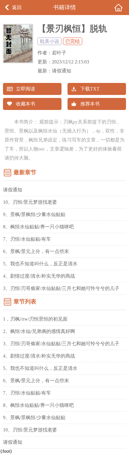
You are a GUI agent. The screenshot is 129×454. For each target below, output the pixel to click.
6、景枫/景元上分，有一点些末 (36, 251)
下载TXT (90, 88)
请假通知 (61, 70)
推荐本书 (90, 103)
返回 (17, 7)
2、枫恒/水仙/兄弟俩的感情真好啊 (39, 331)
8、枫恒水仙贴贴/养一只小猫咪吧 (38, 226)
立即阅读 (25, 88)
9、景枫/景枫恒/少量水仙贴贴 (34, 214)
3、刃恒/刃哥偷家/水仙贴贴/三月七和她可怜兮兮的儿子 (61, 288)
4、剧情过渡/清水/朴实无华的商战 (39, 276)
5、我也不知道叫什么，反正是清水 (40, 263)
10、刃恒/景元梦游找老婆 (30, 202)
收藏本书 (25, 103)
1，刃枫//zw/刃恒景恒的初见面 (35, 318)
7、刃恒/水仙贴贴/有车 (27, 239)
